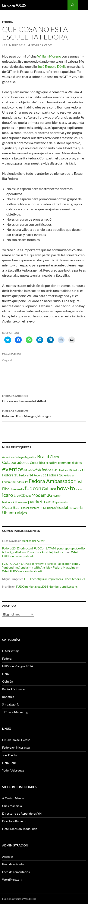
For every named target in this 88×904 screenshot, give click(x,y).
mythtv (56, 495)
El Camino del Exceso (16, 740)
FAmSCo (29, 470)
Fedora (7, 22)
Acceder (7, 856)
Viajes (22, 513)
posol (25, 508)
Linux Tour (9, 763)
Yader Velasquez (13, 770)
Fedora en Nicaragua (16, 747)
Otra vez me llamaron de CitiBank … (26, 398)
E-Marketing (10, 651)
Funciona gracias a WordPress (19, 898)
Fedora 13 (10, 475)
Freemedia (17, 489)
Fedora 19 (21, 482)
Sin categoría (10, 704)
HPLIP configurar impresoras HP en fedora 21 (54, 579)
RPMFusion (47, 508)
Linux (5, 674)
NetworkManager (14, 502)
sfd (56, 508)
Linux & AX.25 (14, 5)
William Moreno (49, 56)
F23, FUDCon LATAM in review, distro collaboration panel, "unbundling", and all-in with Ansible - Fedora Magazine (41, 565)
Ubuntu (9, 512)
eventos (13, 469)
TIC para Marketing (15, 712)
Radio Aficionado (13, 689)
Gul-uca (49, 488)
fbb (38, 470)
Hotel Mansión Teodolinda (19, 829)
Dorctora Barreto (13, 821)
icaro (7, 495)
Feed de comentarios (16, 872)
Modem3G (41, 495)
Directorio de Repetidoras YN (22, 813)
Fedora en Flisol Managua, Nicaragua (26, 414)
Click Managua (12, 806)
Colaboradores (15, 462)
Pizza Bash (12, 507)
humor (79, 489)
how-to (66, 487)
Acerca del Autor (33, 540)
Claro (54, 457)
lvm (28, 495)
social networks (71, 508)
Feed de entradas (13, 864)
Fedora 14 (26, 475)
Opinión (7, 681)
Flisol (6, 489)
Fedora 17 (69, 475)
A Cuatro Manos (13, 798)
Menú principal (83, 5)
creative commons (58, 463)
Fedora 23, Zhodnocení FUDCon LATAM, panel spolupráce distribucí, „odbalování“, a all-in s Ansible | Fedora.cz (43, 550)
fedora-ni (50, 469)
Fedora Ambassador (52, 481)
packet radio (42, 501)
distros (77, 463)
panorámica (62, 502)
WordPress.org (12, 879)
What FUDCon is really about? (22, 571)
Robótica (8, 696)
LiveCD (20, 495)
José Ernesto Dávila (52, 66)
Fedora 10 (65, 470)
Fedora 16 (55, 475)
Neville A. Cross (41, 45)
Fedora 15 (40, 475)
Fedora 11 (78, 470)
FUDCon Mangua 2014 (17, 666)
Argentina (30, 457)
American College (13, 457)
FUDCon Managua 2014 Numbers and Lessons (47, 586)
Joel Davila (9, 755)
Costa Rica (37, 463)
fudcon (33, 488)
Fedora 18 (8, 482)
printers (34, 508)
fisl (79, 481)
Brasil (43, 456)
